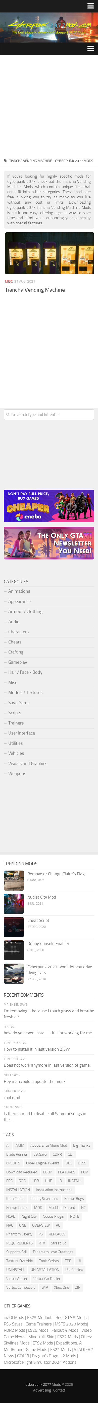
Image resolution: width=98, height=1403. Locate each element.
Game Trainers (39, 1323)
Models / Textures (25, 692)
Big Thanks (81, 1145)
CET (71, 1154)
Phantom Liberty (19, 1234)
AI (8, 1145)
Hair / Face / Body (25, 672)
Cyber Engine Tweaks (43, 1163)
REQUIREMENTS (19, 1243)
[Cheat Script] (14, 927)
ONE (22, 1225)
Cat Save (40, 1154)
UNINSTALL (15, 1269)
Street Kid (58, 1243)
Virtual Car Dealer (46, 1278)
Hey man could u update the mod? (35, 1081)
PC (58, 1225)
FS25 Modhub (40, 1317)
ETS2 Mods (43, 1342)
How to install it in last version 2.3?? (37, 1049)
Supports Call (16, 1252)
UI (79, 1261)
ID (60, 1181)
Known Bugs (74, 1198)
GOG (22, 1181)
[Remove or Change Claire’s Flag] (14, 881)
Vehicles (16, 753)
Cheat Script (38, 920)
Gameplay (17, 662)
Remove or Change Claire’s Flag (56, 873)
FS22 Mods (67, 1336)
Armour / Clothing (25, 611)
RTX (42, 1243)
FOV (84, 1172)
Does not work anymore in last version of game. (47, 1065)
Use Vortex (74, 1269)
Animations (19, 591)
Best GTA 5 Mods (71, 1317)
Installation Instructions (54, 1190)
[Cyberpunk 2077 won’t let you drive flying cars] (14, 974)
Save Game (19, 703)
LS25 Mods (38, 1330)
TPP (68, 1261)
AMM (20, 1145)
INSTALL (74, 1181)
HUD (49, 1181)
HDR (35, 1181)
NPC (9, 1225)
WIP (44, 1287)
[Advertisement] (49, 106)
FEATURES (66, 1172)
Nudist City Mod (41, 897)
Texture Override (19, 1261)
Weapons (17, 773)
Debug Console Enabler (48, 943)
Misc (9, 281)
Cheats (14, 642)
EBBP (47, 1172)
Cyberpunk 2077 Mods (43, 1384)
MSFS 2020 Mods (71, 1323)
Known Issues (17, 1207)
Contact (59, 1390)
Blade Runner (16, 1154)
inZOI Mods (14, 1317)
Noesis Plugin (53, 1216)
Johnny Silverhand (44, 1198)
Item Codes (15, 1198)
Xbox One (61, 1287)
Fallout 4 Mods (65, 1330)
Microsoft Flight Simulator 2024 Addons (40, 1362)
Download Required (21, 1172)
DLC (69, 1163)
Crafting (15, 652)
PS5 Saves (13, 1323)
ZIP (77, 1287)
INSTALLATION (18, 1190)
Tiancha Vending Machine (35, 290)
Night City (29, 1216)
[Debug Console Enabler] (14, 950)
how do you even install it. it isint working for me (48, 1032)
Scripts (14, 713)
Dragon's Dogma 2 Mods (54, 1355)
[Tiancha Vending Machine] (49, 253)
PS (40, 1234)
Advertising (42, 1390)
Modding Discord (61, 1207)
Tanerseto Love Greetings (53, 1252)
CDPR (57, 1154)
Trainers (16, 723)
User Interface (21, 733)
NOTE (74, 1216)
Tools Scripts (49, 1261)
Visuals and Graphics (27, 763)
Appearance (19, 601)
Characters (18, 631)
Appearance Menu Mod (48, 1145)
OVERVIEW (41, 1225)
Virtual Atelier (16, 1278)
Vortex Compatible (20, 1287)
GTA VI (23, 1355)
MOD (38, 1207)
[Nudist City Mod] (14, 904)
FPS (9, 1181)
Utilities (15, 743)
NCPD (11, 1216)
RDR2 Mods (14, 1330)
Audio (14, 621)
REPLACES (57, 1234)
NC (83, 1207)
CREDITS (13, 1163)
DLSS (82, 1163)
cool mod (12, 1097)
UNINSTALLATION (45, 1269)
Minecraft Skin (41, 1336)
